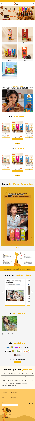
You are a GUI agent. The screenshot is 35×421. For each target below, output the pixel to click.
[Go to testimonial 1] (16, 247)
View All (17, 143)
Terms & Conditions (13, 397)
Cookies (3, 397)
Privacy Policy (12, 394)
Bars (2, 394)
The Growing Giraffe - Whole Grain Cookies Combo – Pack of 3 (17, 134)
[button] (2, 4)
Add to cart (5, 137)
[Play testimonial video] (17, 216)
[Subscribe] (17, 405)
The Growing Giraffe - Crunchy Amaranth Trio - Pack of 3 (5, 134)
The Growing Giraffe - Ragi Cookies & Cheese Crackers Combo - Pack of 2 (29, 134)
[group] (17, 14)
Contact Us (17, 362)
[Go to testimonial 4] (18, 247)
